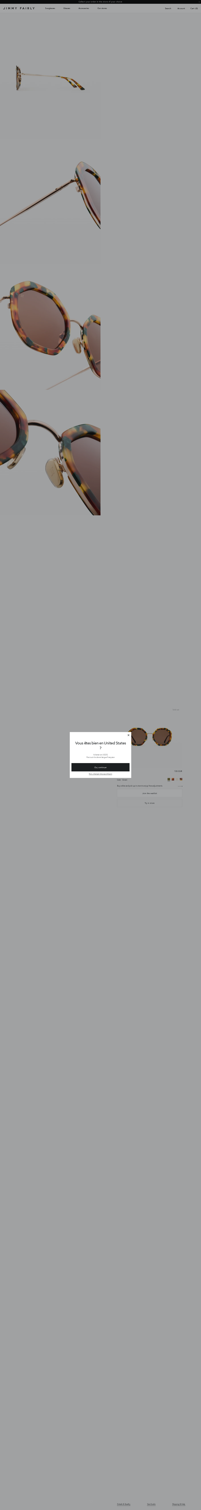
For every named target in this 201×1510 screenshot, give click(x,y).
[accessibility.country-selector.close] (128, 735)
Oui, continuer (100, 767)
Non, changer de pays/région (100, 774)
